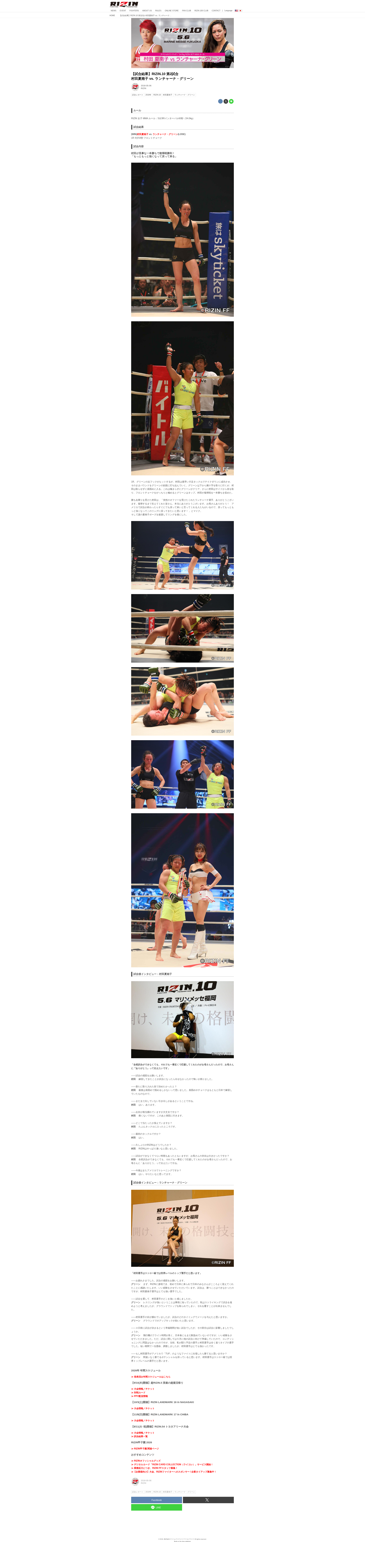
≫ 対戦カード (138, 1392)
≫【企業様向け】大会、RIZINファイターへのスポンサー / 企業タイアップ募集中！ (173, 1472)
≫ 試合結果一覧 (139, 1436)
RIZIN (143, 88)
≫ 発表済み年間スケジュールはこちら (151, 1377)
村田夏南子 (142, 134)
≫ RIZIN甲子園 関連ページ (145, 1448)
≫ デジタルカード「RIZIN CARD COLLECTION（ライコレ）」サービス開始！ (172, 1464)
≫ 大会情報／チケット (143, 1389)
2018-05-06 (146, 85)
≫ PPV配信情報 (139, 1396)
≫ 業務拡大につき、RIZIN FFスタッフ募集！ (154, 1468)
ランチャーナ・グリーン (165, 134)
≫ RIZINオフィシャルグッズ (146, 1461)
